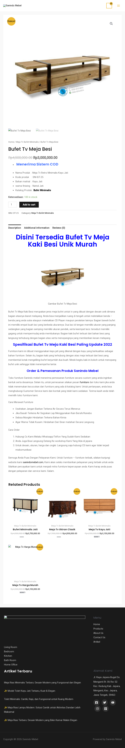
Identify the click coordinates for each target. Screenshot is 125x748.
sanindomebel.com (33, 462)
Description (14, 227)
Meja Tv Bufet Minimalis (27, 142)
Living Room (10, 647)
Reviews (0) (58, 227)
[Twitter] (105, 702)
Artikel (96, 641)
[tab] (14, 228)
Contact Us (99, 637)
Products (98, 628)
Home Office (10, 664)
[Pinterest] (106, 709)
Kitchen (8, 655)
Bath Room (10, 660)
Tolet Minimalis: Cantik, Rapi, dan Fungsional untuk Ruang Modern (38, 699)
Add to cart (29, 204)
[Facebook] (96, 702)
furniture (84, 382)
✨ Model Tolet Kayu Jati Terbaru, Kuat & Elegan (29, 690)
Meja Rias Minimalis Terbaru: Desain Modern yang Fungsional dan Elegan (42, 682)
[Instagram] (97, 709)
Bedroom (9, 651)
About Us (98, 633)
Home (11, 142)
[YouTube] (113, 702)
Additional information (36, 227)
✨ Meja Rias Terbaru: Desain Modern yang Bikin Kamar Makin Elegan (40, 720)
